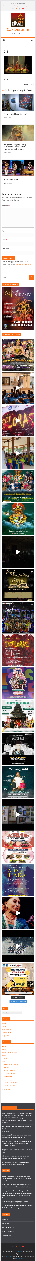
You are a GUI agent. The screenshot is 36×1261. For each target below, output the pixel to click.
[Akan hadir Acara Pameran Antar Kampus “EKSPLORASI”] (18, 650)
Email (4, 240)
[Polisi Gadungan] (18, 161)
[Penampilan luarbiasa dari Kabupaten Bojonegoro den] (18, 617)
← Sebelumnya (7, 80)
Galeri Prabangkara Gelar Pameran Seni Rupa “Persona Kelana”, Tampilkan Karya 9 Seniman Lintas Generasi (16, 1178)
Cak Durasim (18, 29)
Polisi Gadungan (11, 179)
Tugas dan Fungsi (9, 1073)
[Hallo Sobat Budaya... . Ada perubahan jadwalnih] (18, 979)
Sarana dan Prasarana (11, 1064)
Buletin (4, 1049)
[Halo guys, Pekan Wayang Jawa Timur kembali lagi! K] (18, 519)
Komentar (6, 206)
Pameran (5, 1059)
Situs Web (5, 249)
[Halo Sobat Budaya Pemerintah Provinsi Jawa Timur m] (18, 716)
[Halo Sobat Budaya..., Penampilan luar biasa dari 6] (18, 552)
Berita (4, 1026)
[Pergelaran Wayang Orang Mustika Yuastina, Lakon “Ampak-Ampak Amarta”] (18, 126)
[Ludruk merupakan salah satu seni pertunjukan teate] (18, 913)
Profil (3, 1062)
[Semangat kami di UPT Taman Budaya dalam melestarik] (18, 946)
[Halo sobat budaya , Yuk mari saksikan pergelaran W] (18, 782)
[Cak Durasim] (4, 40)
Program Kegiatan (7, 1080)
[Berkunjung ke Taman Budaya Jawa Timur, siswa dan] (18, 388)
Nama (4, 231)
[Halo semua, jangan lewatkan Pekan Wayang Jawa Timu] (18, 486)
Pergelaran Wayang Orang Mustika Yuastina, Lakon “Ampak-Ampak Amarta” (15, 146)
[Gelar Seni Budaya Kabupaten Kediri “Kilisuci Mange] (18, 355)
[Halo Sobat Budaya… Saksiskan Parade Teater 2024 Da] (18, 585)
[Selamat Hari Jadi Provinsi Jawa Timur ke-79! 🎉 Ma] (18, 683)
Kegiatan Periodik (9, 1085)
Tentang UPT (6, 1089)
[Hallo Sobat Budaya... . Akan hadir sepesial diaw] (18, 880)
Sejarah (6, 1067)
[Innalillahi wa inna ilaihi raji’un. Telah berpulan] (18, 749)
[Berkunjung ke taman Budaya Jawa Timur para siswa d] (18, 453)
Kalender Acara (7, 1030)
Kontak (4, 1056)
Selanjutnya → (29, 84)
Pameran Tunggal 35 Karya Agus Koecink (15, 1202)
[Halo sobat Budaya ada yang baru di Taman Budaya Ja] (18, 814)
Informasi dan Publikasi (9, 1052)
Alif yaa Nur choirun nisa (10, 1150)
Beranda (4, 1046)
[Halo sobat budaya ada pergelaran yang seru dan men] (18, 847)
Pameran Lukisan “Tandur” (15, 114)
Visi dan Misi (8, 1076)
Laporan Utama (7, 1033)
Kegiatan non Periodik (10, 1082)
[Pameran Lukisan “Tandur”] (18, 96)
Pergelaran (5, 1036)
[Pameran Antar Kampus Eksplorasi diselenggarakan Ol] (18, 420)
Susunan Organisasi (10, 1070)
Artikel (4, 1023)
